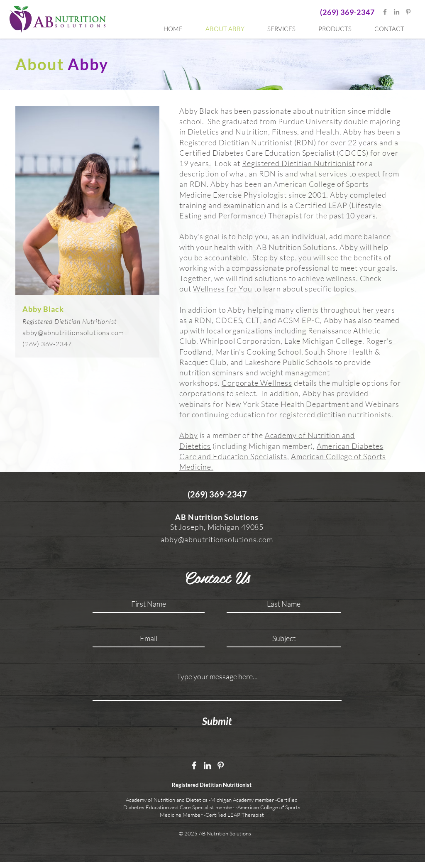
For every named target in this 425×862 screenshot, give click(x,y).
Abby (188, 435)
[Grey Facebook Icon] (385, 12)
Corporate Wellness (257, 382)
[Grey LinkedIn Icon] (397, 12)
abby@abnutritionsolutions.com (73, 332)
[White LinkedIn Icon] (207, 765)
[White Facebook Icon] (194, 765)
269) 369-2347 (348, 12)
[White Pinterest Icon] (220, 765)
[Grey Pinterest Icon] (408, 12)
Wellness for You (222, 288)
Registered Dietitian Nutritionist (298, 163)
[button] (286, 29)
